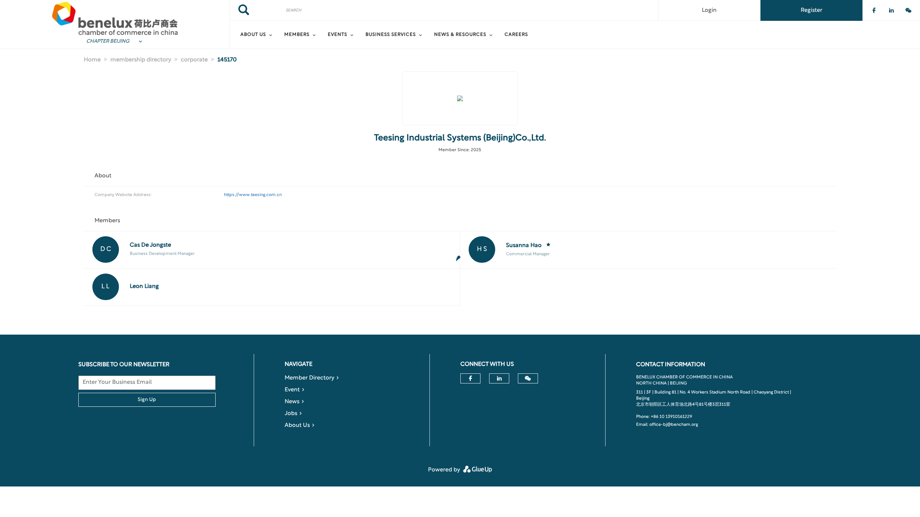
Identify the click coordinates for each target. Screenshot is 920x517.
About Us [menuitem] (253, 35)
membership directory (140, 59)
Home (92, 59)
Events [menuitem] (337, 35)
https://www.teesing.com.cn (253, 195)
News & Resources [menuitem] (460, 35)
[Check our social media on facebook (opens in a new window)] (874, 10)
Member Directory (309, 378)
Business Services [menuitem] (390, 35)
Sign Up (147, 399)
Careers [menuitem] (516, 35)
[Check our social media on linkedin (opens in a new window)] (891, 10)
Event (292, 389)
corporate (194, 59)
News (292, 401)
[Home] (114, 18)
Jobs (291, 413)
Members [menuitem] (296, 35)
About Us (297, 425)
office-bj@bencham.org (673, 425)
